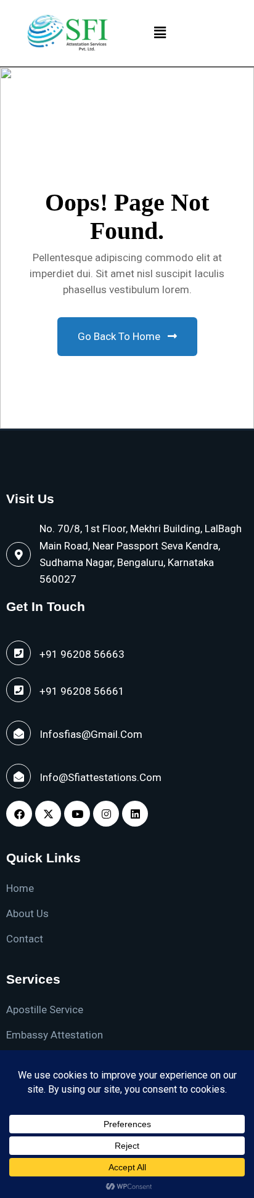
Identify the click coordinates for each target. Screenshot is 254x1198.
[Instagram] (106, 814)
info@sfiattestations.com (100, 777)
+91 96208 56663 (82, 654)
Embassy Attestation (54, 1035)
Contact (24, 939)
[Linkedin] (135, 814)
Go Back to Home (120, 336)
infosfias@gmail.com (90, 734)
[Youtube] (77, 814)
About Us (27, 913)
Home (20, 888)
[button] (159, 33)
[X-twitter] (48, 814)
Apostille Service (44, 1009)
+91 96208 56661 (82, 691)
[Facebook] (19, 814)
